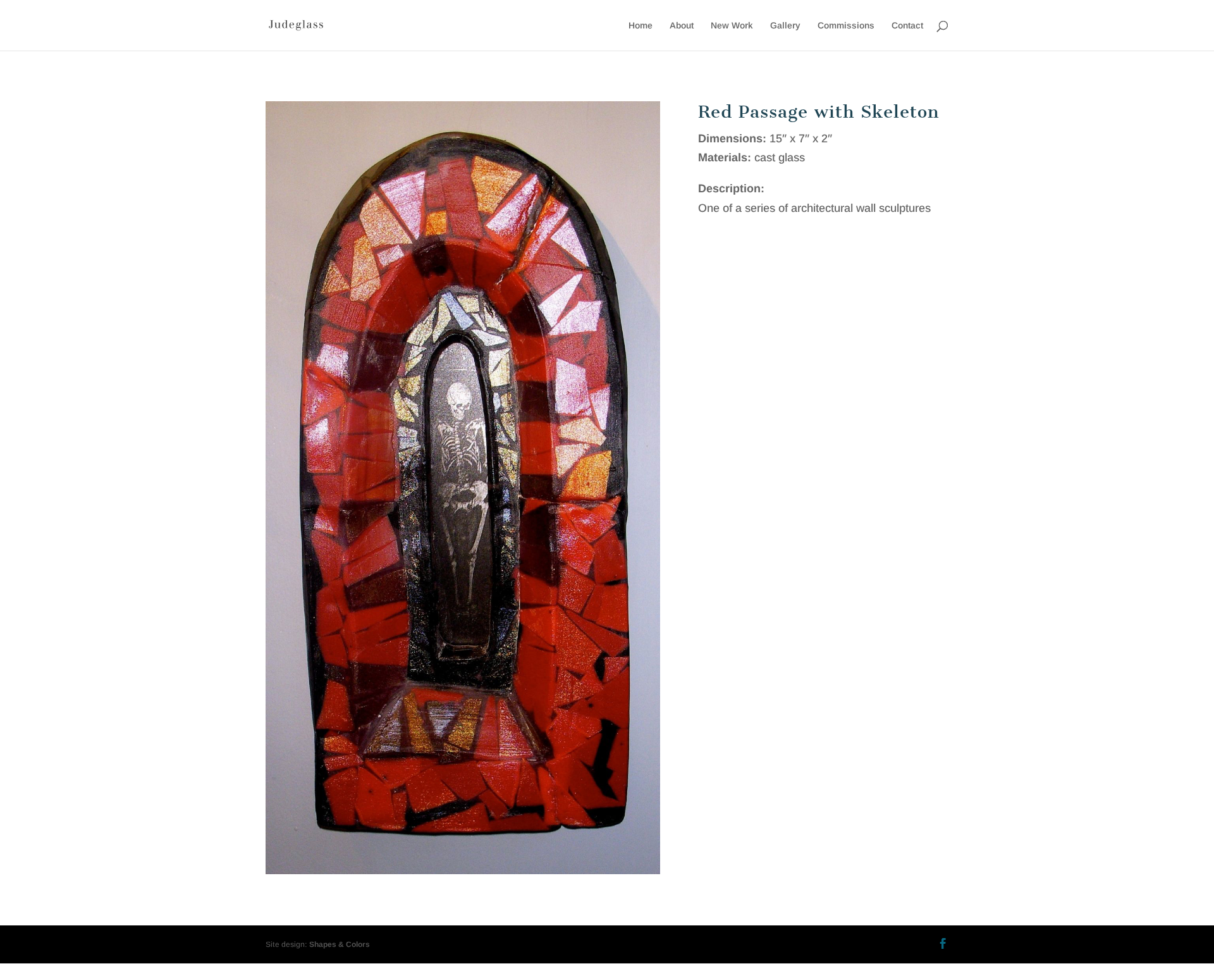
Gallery (785, 25)
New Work (732, 25)
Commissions (846, 25)
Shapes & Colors (339, 944)
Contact (907, 25)
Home (640, 25)
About (682, 25)
